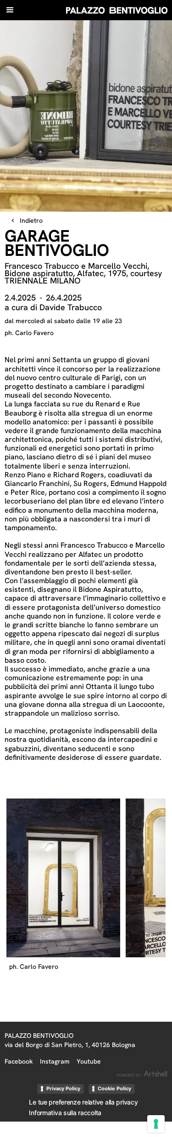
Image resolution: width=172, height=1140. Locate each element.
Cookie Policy (114, 1088)
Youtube (89, 1061)
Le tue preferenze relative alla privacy (83, 1102)
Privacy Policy (63, 1088)
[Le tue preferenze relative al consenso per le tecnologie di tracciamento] (156, 1124)
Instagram (55, 1061)
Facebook (19, 1061)
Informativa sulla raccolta (65, 1113)
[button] (10, 10)
